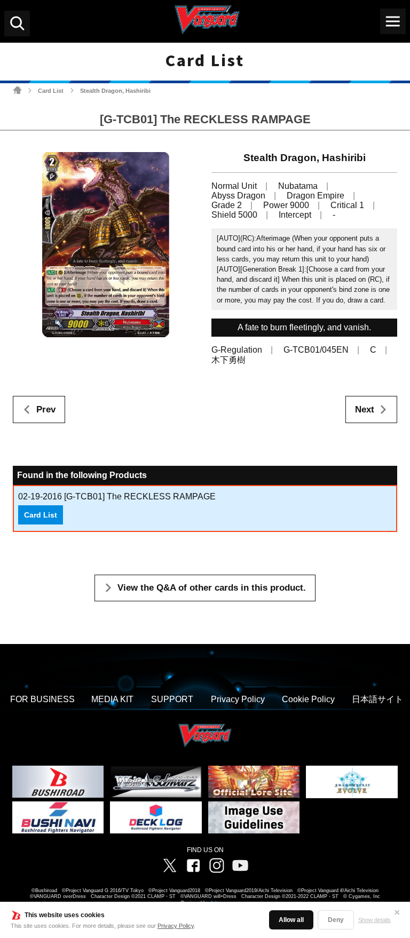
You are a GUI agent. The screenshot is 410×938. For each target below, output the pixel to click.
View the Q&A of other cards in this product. (211, 588)
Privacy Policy (175, 926)
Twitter (169, 865)
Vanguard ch (240, 865)
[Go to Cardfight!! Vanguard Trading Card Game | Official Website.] (17, 89)
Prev (46, 409)
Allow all (291, 920)
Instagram (216, 865)
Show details (374, 920)
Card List (51, 91)
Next (364, 409)
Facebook (193, 865)
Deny (336, 920)
